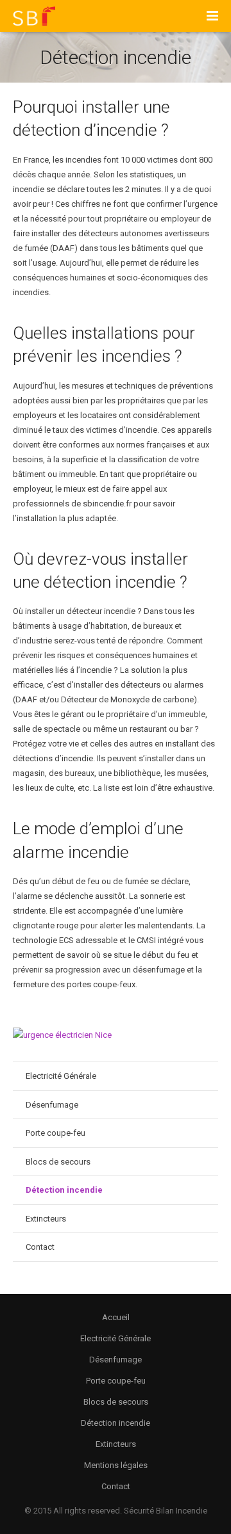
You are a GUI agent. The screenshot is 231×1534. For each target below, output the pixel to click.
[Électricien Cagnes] (62, 1035)
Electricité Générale (61, 1076)
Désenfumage (52, 1105)
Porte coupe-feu (55, 1133)
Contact (40, 1247)
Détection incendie (64, 1190)
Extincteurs (46, 1218)
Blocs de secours (58, 1162)
